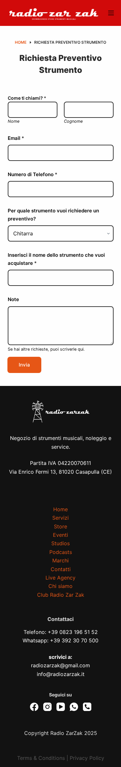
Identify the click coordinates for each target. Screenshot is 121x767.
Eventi (60, 535)
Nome (13, 121)
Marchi (60, 560)
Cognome (73, 121)
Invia (24, 365)
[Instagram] (47, 707)
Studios (60, 543)
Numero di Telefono (32, 174)
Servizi (60, 517)
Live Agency (60, 577)
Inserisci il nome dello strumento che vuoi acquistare (56, 259)
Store (60, 526)
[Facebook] (34, 707)
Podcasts (60, 552)
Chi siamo (60, 586)
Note (13, 299)
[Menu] (111, 13)
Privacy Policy (87, 758)
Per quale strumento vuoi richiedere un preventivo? (53, 215)
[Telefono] (87, 707)
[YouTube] (60, 707)
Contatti (61, 569)
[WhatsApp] (74, 707)
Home (60, 509)
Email (16, 138)
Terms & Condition (39, 758)
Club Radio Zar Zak (60, 595)
